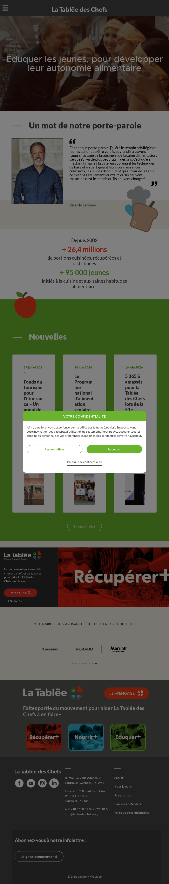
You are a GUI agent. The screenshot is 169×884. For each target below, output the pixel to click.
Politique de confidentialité (84, 462)
